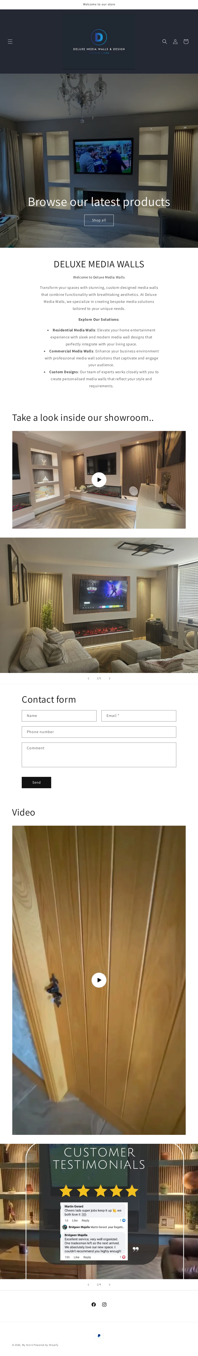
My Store (27, 1345)
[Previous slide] (88, 678)
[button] (10, 41)
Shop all (99, 220)
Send (36, 782)
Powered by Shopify (46, 1345)
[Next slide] (109, 678)
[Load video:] (99, 480)
